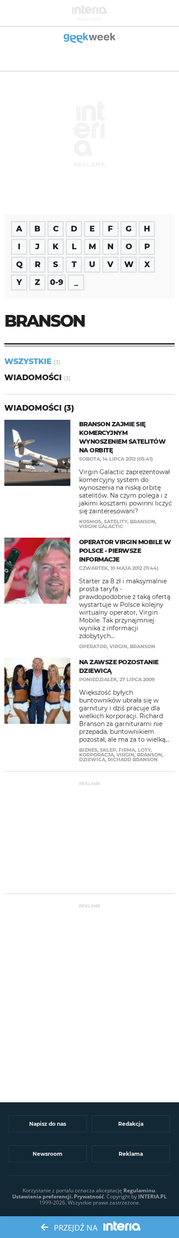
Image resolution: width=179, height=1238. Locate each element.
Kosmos (90, 522)
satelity (115, 522)
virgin (118, 646)
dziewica (92, 759)
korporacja (96, 755)
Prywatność (89, 1196)
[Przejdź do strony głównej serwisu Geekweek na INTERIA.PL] (90, 38)
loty (144, 750)
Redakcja (130, 1124)
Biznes (88, 750)
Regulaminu (139, 1190)
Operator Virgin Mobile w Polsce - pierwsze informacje (125, 550)
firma (127, 750)
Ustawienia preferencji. (42, 1196)
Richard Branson (133, 759)
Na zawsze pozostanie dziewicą (119, 666)
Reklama (131, 1154)
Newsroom (48, 1154)
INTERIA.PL (152, 1196)
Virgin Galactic (101, 526)
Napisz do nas (47, 1124)
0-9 (56, 282)
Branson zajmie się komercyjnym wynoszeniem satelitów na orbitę (122, 437)
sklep (108, 750)
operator (93, 646)
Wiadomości (33, 377)
